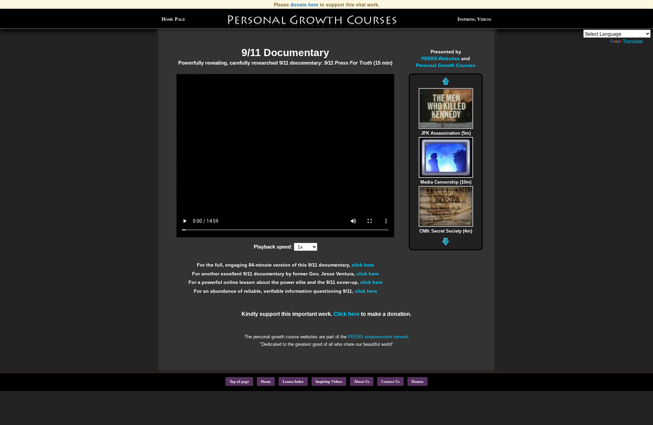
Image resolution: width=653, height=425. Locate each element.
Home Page (173, 19)
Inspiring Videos (474, 19)
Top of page (239, 381)
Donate (417, 381)
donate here (304, 4)
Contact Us (390, 381)
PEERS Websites (440, 58)
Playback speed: (273, 247)
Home (266, 381)
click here (363, 265)
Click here (346, 314)
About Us (361, 381)
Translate (633, 41)
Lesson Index (293, 381)
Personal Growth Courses (445, 65)
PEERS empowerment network (378, 336)
